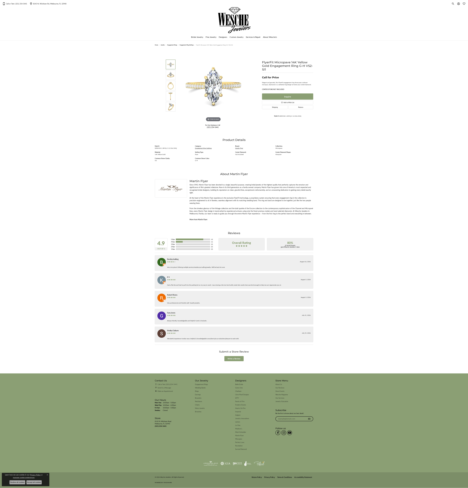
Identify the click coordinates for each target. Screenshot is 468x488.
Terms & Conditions (284, 477)
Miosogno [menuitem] (238, 439)
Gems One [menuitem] (239, 388)
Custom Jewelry (236, 37)
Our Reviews (279, 388)
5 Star (173, 239)
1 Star (173, 249)
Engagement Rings (172, 45)
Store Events (279, 391)
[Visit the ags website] (210, 463)
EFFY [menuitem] (237, 398)
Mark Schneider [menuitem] (240, 432)
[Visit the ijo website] (237, 463)
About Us (278, 384)
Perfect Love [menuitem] (239, 442)
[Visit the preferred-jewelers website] (259, 463)
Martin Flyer (239, 148)
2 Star (173, 247)
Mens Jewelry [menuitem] (200, 408)
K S (168, 277)
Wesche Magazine (281, 394)
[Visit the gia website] (225, 463)
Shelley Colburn (173, 330)
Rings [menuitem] (197, 391)
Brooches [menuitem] (198, 412)
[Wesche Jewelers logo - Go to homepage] (234, 18)
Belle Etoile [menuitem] (239, 384)
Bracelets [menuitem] (198, 398)
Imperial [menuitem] (238, 412)
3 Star (173, 244)
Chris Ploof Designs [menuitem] (242, 394)
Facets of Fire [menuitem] (239, 401)
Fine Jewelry (211, 37)
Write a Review (234, 358)
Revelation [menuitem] (239, 446)
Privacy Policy (269, 477)
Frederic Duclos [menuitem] (240, 405)
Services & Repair (253, 37)
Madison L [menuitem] (238, 429)
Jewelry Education (281, 401)
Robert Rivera (172, 295)
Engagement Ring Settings (187, 45)
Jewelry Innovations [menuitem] (242, 418)
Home (156, 45)
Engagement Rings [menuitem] (201, 384)
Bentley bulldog (173, 259)
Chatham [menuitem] (238, 391)
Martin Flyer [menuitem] (239, 435)
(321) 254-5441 (213, 127)
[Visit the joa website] (247, 463)
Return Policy (257, 477)
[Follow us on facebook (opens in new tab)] (277, 432)
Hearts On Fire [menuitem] (240, 408)
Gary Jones (171, 312)
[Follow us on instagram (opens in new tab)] (283, 432)
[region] (213, 85)
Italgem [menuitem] (237, 415)
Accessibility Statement (303, 477)
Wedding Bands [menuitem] (200, 388)
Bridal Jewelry (197, 37)
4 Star (173, 242)
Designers (223, 37)
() (212, 239)
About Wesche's (270, 37)
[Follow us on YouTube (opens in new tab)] (289, 432)
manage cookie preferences (23, 477)
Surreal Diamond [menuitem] (241, 449)
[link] (47, 3)
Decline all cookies (17, 482)
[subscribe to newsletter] (309, 419)
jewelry (163, 45)
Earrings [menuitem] (198, 394)
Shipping (275, 107)
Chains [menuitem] (197, 405)
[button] (14, 3)
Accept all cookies (34, 482)
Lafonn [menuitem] (237, 422)
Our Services (279, 398)
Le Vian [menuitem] (237, 425)
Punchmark (168, 482)
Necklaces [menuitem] (198, 401)
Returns (300, 107)
